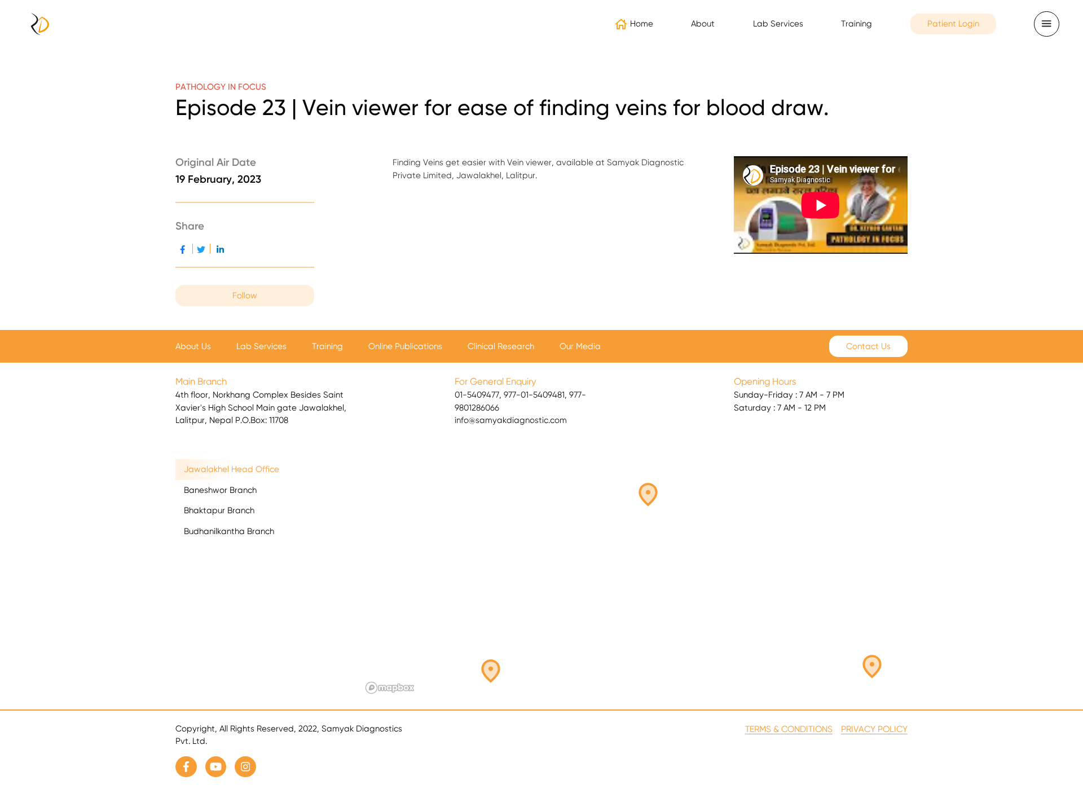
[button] (491, 671)
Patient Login (953, 24)
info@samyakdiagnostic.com (511, 420)
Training (856, 24)
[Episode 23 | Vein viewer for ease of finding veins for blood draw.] (220, 249)
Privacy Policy (874, 729)
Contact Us (868, 346)
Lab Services (261, 346)
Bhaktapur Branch (219, 510)
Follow (244, 295)
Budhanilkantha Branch (229, 531)
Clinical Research (501, 346)
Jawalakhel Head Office (231, 469)
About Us (193, 346)
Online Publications (405, 346)
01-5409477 (477, 395)
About (703, 24)
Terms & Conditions (789, 729)
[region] (635, 578)
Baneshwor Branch (220, 490)
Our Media (580, 346)
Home (641, 24)
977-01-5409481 (534, 395)
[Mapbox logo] (390, 687)
